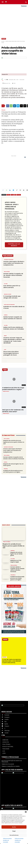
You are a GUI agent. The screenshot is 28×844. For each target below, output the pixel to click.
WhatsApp (6, 730)
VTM (7, 79)
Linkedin (6, 719)
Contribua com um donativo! (14, 244)
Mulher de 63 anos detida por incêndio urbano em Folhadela (13, 328)
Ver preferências (14, 835)
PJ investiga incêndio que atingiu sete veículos (11, 297)
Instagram (6, 717)
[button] (26, 812)
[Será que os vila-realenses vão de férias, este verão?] (14, 401)
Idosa (12, 194)
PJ (15, 194)
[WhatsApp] (11, 105)
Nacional (4, 657)
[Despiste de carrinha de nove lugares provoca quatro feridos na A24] (13, 533)
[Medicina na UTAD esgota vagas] (5, 560)
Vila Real (18, 194)
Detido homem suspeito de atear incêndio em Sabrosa (12, 318)
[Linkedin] (14, 105)
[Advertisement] (14, 19)
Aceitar (14, 827)
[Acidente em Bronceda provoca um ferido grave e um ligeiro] (5, 576)
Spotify (6, 724)
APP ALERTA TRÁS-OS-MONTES (11, 805)
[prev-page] (3, 361)
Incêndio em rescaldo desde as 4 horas (13, 307)
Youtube (6, 733)
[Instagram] (2, 717)
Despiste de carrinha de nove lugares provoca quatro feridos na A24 (13, 442)
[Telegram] (18, 105)
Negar (14, 831)
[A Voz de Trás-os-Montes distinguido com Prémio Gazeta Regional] (14, 650)
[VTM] (3, 79)
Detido (8, 194)
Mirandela (6, 468)
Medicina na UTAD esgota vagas (15, 561)
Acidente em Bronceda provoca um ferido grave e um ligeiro (13, 471)
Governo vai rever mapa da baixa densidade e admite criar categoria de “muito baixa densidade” (13, 340)
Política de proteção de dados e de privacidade (7, 840)
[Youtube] (2, 733)
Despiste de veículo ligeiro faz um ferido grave (13, 464)
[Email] (24, 105)
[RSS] (2, 722)
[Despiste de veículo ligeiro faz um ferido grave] (5, 552)
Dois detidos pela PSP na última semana (11, 286)
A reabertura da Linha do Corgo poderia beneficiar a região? (13, 388)
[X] (2, 728)
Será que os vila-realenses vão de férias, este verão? (13, 411)
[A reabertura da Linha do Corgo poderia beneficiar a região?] (14, 379)
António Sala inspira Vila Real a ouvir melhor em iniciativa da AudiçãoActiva (13, 263)
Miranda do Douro (7, 294)
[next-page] (5, 361)
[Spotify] (2, 724)
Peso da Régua (7, 271)
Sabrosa (5, 462)
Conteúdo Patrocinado (8, 259)
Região (4, 38)
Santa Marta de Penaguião (9, 304)
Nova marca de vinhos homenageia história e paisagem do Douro (11, 353)
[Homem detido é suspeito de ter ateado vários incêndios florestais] (5, 567)
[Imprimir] (23, 190)
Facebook (6, 715)
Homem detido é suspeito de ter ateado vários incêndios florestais (13, 275)
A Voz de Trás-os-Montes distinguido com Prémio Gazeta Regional (11, 661)
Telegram (6, 726)
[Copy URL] (21, 105)
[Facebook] (7, 105)
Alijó (5, 349)
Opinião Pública (6, 391)
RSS (5, 721)
